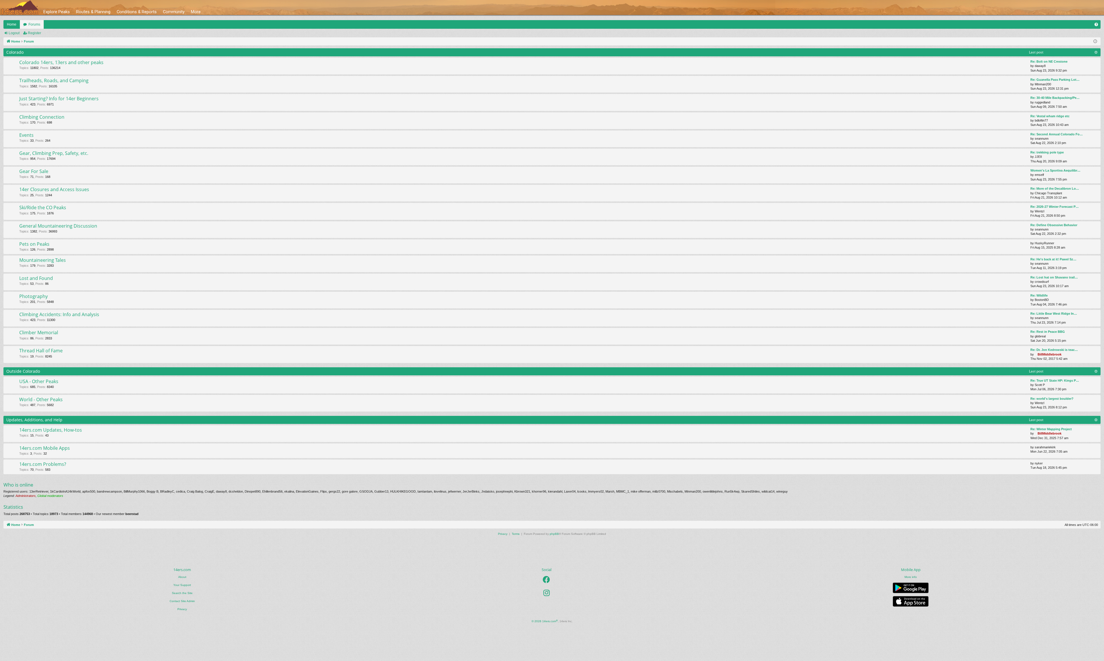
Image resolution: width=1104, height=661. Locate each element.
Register (34, 33)
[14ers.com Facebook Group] (546, 579)
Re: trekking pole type (1047, 152)
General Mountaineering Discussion (58, 226)
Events (26, 135)
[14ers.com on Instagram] (546, 593)
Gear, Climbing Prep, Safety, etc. (53, 153)
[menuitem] (1096, 24)
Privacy (182, 609)
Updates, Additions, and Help (34, 419)
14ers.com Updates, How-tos (50, 430)
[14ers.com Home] (20, 8)
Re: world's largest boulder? (1052, 398)
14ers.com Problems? (42, 464)
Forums (34, 24)
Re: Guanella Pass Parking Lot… (1055, 79)
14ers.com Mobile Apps (44, 448)
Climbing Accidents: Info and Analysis (59, 314)
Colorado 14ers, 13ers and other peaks (61, 62)
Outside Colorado (23, 371)
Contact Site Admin (182, 601)
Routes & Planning (93, 11)
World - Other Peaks (41, 399)
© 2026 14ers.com (545, 621)
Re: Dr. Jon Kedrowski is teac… (1054, 349)
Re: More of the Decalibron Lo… (1054, 188)
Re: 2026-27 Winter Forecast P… (1054, 206)
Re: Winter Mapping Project (1051, 429)
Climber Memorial (38, 332)
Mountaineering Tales (42, 260)
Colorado (15, 52)
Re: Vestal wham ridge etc (1050, 116)
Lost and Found (36, 278)
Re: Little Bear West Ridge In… (1053, 313)
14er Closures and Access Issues (54, 189)
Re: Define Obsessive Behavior (1053, 225)
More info (910, 577)
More (196, 11)
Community (174, 11)
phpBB (554, 533)
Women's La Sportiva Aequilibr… (1055, 170)
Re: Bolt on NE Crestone (1048, 61)
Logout (14, 33)
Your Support (182, 585)
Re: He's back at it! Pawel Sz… (1053, 259)
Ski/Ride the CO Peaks (42, 207)
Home (11, 24)
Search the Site (182, 593)
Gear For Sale (33, 171)
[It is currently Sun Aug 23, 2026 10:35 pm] (1095, 41)
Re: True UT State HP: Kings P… (1054, 380)
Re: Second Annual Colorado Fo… (1056, 134)
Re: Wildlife (1039, 295)
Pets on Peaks (34, 244)
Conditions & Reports (137, 11)
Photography (33, 296)
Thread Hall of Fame (41, 350)
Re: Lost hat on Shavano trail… (1054, 277)
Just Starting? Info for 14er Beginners (59, 98)
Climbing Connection (41, 117)
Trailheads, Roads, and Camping (54, 80)
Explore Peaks (56, 11)
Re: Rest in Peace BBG (1047, 331)
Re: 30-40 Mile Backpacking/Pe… (1055, 97)
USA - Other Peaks (38, 381)
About (182, 577)
